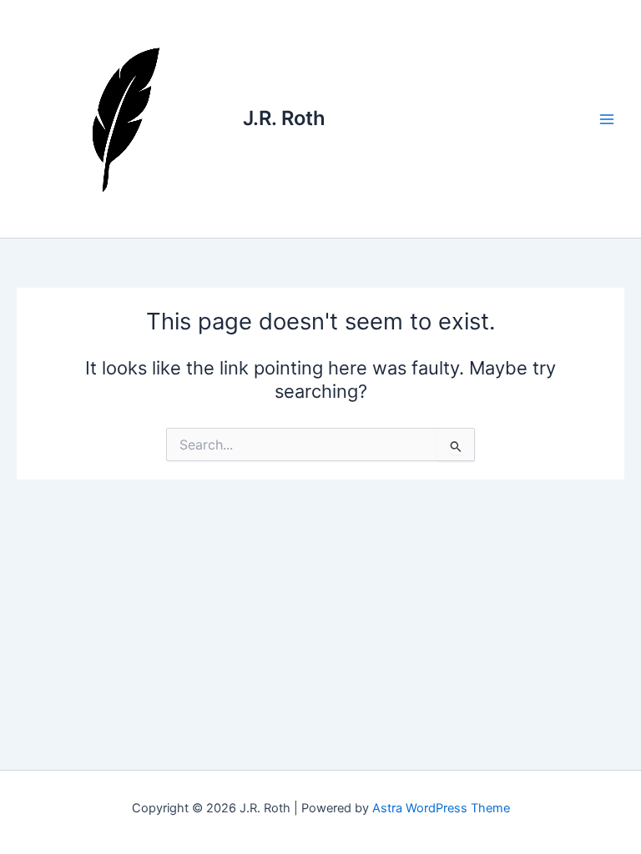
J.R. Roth (284, 118)
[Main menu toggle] (606, 119)
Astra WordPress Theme (441, 808)
